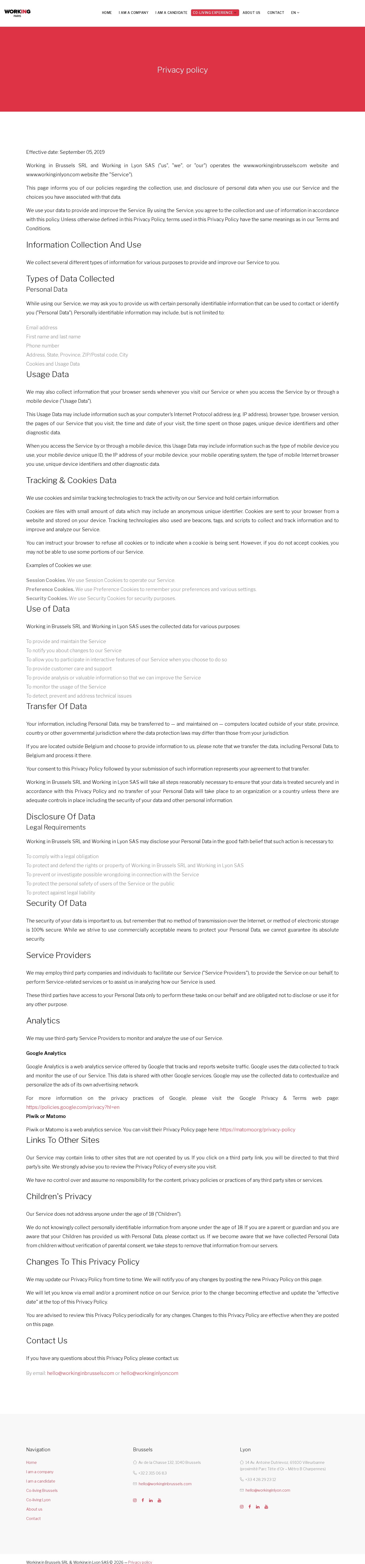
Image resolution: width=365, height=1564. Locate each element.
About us (252, 13)
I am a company (133, 13)
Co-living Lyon (38, 1499)
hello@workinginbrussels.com (80, 1373)
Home (107, 13)
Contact (275, 13)
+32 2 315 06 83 (152, 1473)
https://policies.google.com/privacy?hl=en (72, 1107)
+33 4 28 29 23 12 (260, 1479)
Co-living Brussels (42, 1490)
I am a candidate (172, 13)
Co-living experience (213, 13)
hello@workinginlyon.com (149, 1373)
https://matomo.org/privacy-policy (257, 1129)
